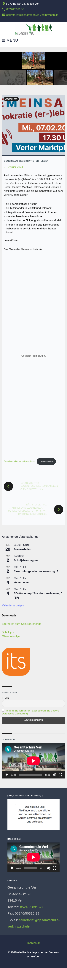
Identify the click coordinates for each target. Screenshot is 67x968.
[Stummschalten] (54, 775)
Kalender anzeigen (13, 605)
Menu (11, 40)
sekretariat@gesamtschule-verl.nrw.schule (32, 14)
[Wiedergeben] (7, 775)
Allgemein (11, 98)
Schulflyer (8, 632)
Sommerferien (22, 549)
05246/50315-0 (15, 9)
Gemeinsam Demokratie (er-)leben (26, 161)
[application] (33, 760)
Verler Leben (22, 582)
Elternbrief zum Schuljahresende (21, 623)
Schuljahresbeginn (26, 560)
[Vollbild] (60, 775)
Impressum (34, 942)
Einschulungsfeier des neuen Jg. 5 (36, 571)
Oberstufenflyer (11, 636)
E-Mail (5, 697)
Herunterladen (46, 461)
